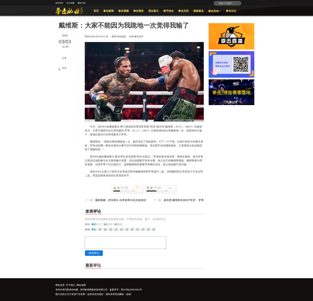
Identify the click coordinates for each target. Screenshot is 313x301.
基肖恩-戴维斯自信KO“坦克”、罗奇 (184, 200)
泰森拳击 (198, 10)
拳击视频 (123, 10)
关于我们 (70, 285)
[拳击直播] (231, 48)
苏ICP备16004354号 (131, 289)
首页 (96, 10)
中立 (98, 224)
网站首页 (60, 285)
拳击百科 (183, 10)
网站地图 (81, 285)
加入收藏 (70, 3)
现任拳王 (153, 10)
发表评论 (94, 253)
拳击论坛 (231, 10)
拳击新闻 (108, 10)
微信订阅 (81, 3)
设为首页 (59, 3)
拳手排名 (168, 10)
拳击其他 (214, 11)
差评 (120, 224)
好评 (109, 224)
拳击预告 (138, 10)
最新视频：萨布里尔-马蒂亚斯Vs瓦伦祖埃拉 (120, 200)
